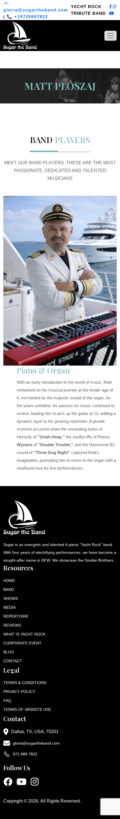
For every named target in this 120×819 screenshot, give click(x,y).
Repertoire (15, 616)
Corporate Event (22, 643)
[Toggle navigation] (110, 36)
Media (9, 607)
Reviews (12, 625)
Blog (8, 652)
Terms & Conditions (24, 682)
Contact (12, 661)
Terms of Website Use (27, 709)
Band (8, 589)
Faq (7, 700)
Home (9, 580)
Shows (10, 598)
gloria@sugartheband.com (35, 10)
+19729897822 (31, 16)
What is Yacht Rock (24, 634)
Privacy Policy (19, 691)
